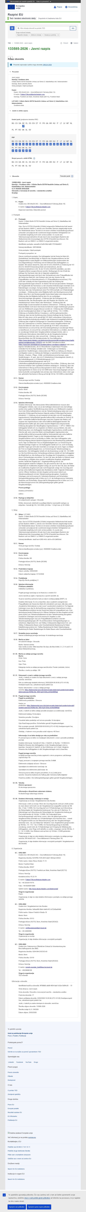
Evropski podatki (13, 1108)
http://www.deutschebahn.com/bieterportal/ (43, 889)
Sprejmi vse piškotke (16, 1207)
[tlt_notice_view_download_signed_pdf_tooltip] (23, 126)
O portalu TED (12, 1090)
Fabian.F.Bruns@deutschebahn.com (32, 94)
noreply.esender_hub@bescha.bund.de (38, 967)
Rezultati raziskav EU (15, 1112)
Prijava (59, 7)
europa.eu (32, 1137)
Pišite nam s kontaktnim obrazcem (19, 1155)
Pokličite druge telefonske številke (19, 1151)
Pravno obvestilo (13, 1072)
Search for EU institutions (16, 1169)
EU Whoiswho (12, 1116)
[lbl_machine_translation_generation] (34, 158)
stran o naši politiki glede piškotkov (37, 1198)
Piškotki (10, 1076)
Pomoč (10, 1048)
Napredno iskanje (22, 35)
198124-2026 (47, 65)
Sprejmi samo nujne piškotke (39, 1207)
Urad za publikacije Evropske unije (20, 1033)
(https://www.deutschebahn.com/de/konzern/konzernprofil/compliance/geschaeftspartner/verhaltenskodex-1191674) (46, 341)
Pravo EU (11, 1104)
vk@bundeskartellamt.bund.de (35, 928)
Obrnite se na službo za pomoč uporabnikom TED (24, 1052)
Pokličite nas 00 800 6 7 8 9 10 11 (19, 1147)
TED (9, 43)
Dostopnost (11, 1080)
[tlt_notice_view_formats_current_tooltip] (72, 176)
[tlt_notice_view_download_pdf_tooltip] (13, 144)
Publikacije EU (12, 1120)
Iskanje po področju (50, 35)
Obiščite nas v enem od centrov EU (19, 1158)
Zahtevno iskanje (36, 35)
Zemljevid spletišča (14, 1094)
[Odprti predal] (10, 58)
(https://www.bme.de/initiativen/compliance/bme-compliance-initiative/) (42, 344)
